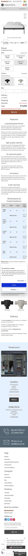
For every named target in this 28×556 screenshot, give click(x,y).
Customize (13, 289)
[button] (25, 26)
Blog (5, 480)
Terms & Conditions (9, 467)
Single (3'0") (7, 56)
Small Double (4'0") (20, 56)
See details (24, 100)
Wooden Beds (7, 501)
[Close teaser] (13, 551)
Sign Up (14, 532)
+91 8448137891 (14, 417)
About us (6, 474)
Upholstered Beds (9, 495)
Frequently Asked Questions (11, 462)
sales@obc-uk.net (17, 444)
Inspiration (7, 459)
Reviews (6, 456)
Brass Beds (7, 498)
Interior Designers (9, 485)
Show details (21, 280)
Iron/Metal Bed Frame (6, 50)
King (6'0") (7, 68)
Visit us (14, 400)
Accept (14, 285)
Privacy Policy (7, 464)
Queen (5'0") (20, 62)
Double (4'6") (7, 62)
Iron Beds (6, 492)
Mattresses (7, 503)
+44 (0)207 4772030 (14, 392)
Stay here (16, 551)
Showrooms (7, 477)
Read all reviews (8, 512)
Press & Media (8, 482)
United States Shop (17, 547)
